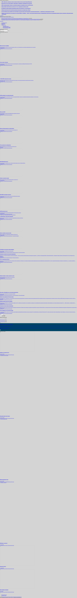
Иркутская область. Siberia (6, 27)
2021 (3, 213)
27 (0, 235)
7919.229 (5, 48)
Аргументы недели (4, 22)
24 (0, 294)
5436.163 (5, 278)
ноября (2, 235)
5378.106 (5, 295)
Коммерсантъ (3, 23)
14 (0, 213)
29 (0, 64)
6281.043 (5, 252)
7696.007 (5, 131)
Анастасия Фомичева (15, 295)
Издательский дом (4, 594)
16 (0, 147)
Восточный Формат (6, 26)
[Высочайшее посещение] (17, 588)
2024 (3, 64)
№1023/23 (6, 568)
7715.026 (5, 98)
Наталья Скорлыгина (9, 48)
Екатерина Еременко (22, 252)
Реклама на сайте (4, 595)
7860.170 (5, 81)
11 (0, 180)
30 (0, 114)
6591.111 (5, 219)
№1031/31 (6, 418)
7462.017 (5, 164)
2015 (2, 261)
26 (2, 321)
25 (1, 321)
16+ (0, 29)
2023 (2, 147)
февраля (2, 97)
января (2, 114)
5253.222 (5, 313)
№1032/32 (6, 354)
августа (2, 417)
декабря (2, 213)
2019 (3, 218)
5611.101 (5, 257)
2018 (3, 235)
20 (0, 591)
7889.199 (5, 65)
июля (1, 544)
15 (0, 251)
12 (0, 417)
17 (0, 130)
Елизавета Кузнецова (9, 257)
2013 (3, 312)
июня (1, 218)
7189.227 (5, 214)
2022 (3, 180)
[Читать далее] (38, 592)
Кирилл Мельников (21, 295)
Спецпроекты (3, 24)
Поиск (8, 30)
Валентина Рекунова (11, 354)
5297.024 (5, 304)
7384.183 (5, 197)
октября (2, 64)
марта (1, 251)
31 (0, 163)
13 (0, 97)
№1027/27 (6, 545)
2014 (3, 294)
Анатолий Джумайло (9, 252)
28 (0, 218)
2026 (3, 417)
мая (1, 147)
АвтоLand (4, 25)
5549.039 (5, 262)
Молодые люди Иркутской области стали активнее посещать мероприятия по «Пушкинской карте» (15, 18)
